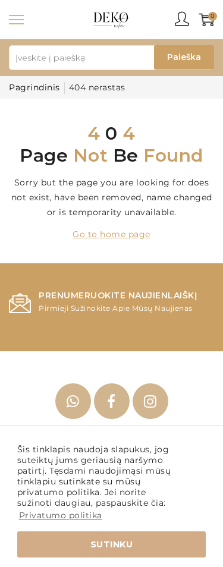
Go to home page (111, 234)
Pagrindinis (34, 87)
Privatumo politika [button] (60, 515)
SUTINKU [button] (111, 544)
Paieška (184, 57)
